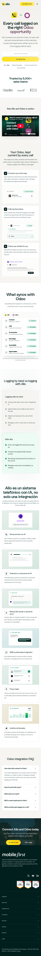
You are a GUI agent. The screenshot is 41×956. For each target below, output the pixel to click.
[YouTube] (33, 875)
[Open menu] (37, 4)
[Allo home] (6, 4)
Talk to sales (28, 842)
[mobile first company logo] (15, 855)
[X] (28, 875)
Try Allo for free (13, 842)
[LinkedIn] (37, 875)
